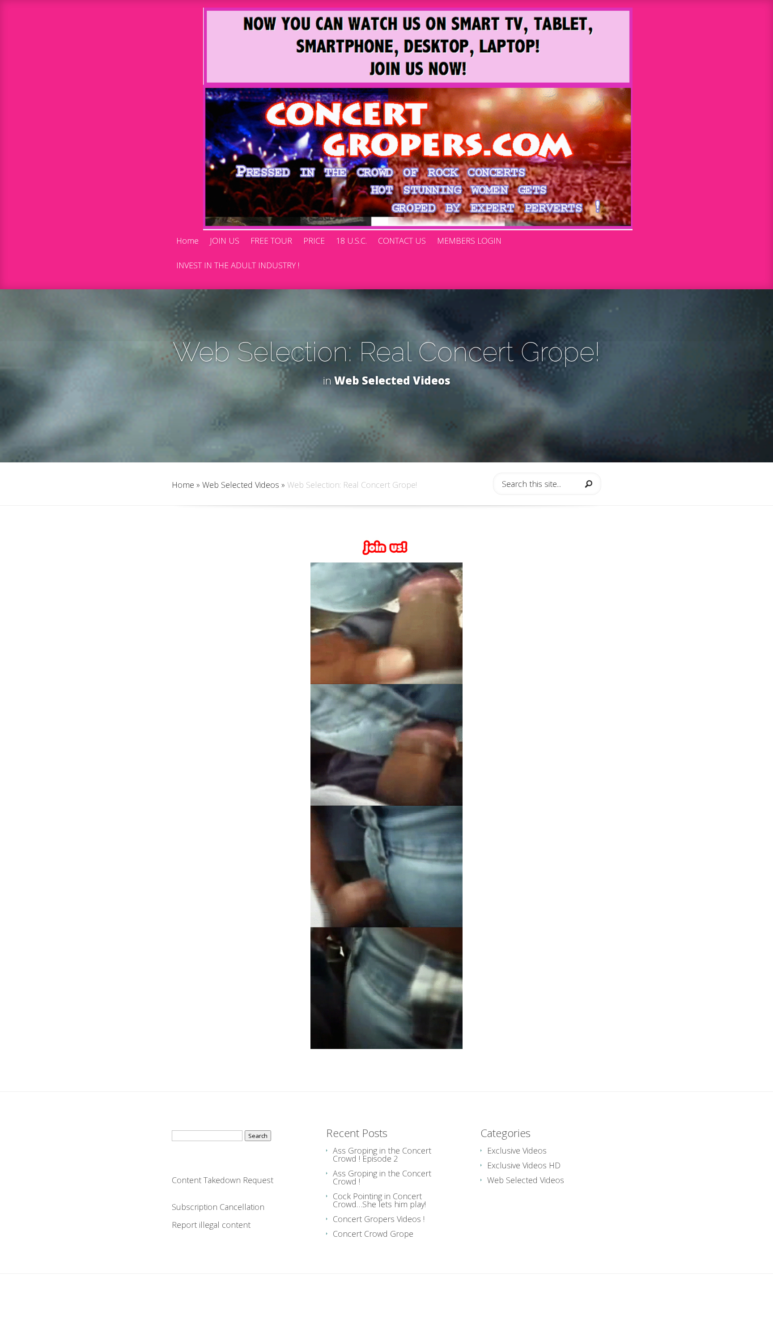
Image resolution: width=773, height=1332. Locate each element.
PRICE (314, 241)
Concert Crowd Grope (373, 1233)
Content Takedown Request (222, 1180)
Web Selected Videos (392, 380)
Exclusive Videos (517, 1150)
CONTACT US (402, 241)
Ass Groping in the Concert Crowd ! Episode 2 (382, 1154)
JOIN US (224, 241)
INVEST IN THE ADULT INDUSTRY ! (237, 266)
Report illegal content (211, 1224)
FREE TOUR (271, 241)
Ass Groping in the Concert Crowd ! (382, 1177)
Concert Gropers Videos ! (379, 1219)
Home (187, 241)
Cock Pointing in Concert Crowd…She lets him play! (379, 1200)
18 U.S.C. (351, 241)
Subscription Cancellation (218, 1206)
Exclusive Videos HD (524, 1165)
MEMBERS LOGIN (469, 241)
